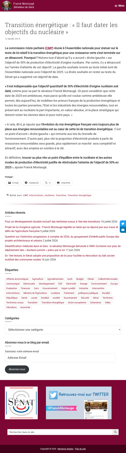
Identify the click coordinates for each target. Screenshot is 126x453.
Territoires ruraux (15, 302)
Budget (80, 279)
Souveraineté (70, 297)
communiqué (13, 283)
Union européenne (77, 302)
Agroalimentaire (55, 279)
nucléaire (49, 195)
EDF (60, 283)
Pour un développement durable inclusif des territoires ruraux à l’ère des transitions (52, 221)
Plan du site (80, 449)
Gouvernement (50, 288)
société (56, 297)
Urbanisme (95, 302)
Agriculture (37, 279)
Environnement (99, 283)
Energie (83, 283)
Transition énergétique (80, 195)
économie (25, 307)
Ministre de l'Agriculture (35, 293)
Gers (36, 288)
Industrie (83, 288)
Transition (61, 195)
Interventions (36, 195)
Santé (24, 297)
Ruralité (106, 293)
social (34, 297)
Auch (70, 279)
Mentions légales (66, 449)
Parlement (69, 293)
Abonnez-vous (17, 369)
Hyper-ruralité (68, 288)
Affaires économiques (17, 279)
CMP (49, 48)
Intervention (98, 288)
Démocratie (29, 283)
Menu (121, 5)
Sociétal (45, 297)
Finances (25, 288)
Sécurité (85, 297)
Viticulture (11, 307)
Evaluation (11, 288)
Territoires (108, 297)
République (12, 297)
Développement (47, 283)
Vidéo (108, 302)
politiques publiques (88, 293)
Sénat (96, 297)
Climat (90, 279)
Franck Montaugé (23, 3)
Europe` (114, 283)
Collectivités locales (108, 279)
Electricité (71, 283)
